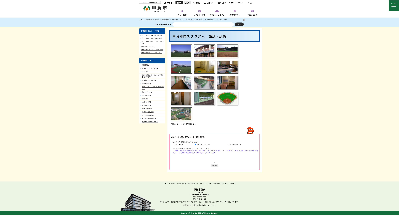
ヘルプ (251, 3)
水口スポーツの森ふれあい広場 (151, 38)
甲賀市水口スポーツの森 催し (151, 53)
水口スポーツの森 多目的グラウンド (152, 42)
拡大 (187, 2)
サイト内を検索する (163, 25)
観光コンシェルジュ (217, 15)
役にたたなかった (235, 144)
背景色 (196, 3)
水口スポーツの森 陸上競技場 (151, 35)
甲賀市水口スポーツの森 (194, 19)
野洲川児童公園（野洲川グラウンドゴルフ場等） (153, 76)
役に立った (179, 144)
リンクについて (199, 183)
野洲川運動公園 (147, 108)
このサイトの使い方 (213, 183)
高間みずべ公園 (147, 92)
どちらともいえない (203, 144)
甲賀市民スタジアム (148, 46)
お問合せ (195, 205)
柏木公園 (145, 71)
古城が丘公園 (146, 102)
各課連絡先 (187, 205)
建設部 (157, 19)
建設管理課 (165, 19)
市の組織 (149, 19)
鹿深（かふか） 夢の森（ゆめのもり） (153, 88)
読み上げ (222, 3)
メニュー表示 (394, 5)
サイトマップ (237, 3)
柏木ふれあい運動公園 (149, 118)
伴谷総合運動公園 (148, 112)
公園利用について (177, 19)
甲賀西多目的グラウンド (150, 122)
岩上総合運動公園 (148, 115)
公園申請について (148, 65)
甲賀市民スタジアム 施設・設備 (152, 50)
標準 (179, 2)
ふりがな (208, 3)
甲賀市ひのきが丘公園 (149, 80)
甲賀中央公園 (146, 83)
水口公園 (145, 99)
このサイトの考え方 (229, 183)
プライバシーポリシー (171, 183)
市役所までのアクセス (208, 205)
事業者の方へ (235, 15)
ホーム (141, 19)
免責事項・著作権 (186, 183)
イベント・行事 (199, 15)
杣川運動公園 (146, 105)
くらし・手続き (182, 15)
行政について (252, 15)
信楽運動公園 (146, 95)
